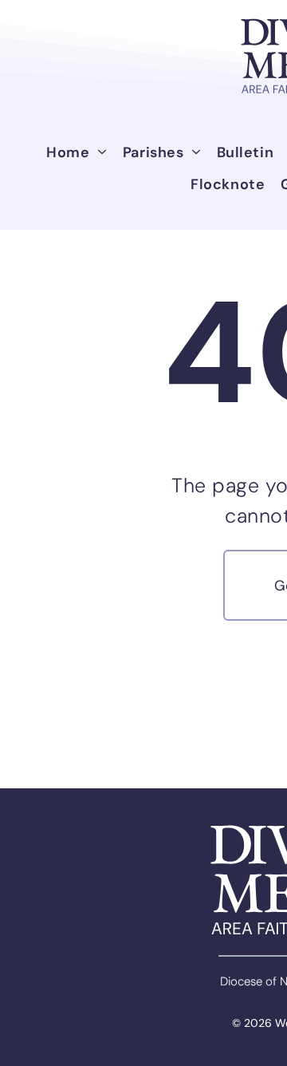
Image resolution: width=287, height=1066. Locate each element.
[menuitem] (76, 152)
